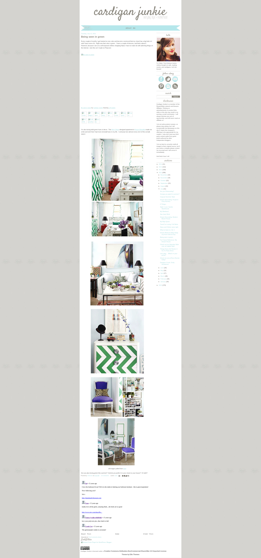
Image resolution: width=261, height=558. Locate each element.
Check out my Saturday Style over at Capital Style (169, 245)
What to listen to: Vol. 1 (167, 230)
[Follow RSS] (175, 89)
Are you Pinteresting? (167, 191)
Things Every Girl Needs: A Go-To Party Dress (168, 249)
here (124, 468)
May (162, 270)
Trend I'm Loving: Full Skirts (169, 224)
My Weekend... (165, 211)
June (162, 268)
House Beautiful (140, 129)
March (162, 276)
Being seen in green (166, 237)
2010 (160, 285)
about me (130, 28)
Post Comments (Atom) (95, 537)
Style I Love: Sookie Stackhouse (166, 207)
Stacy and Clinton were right (169, 227)
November (164, 178)
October (163, 180)
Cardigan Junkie (98, 108)
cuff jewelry (112, 108)
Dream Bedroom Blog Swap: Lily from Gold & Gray (169, 233)
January (163, 281)
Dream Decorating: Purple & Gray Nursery (169, 200)
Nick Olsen (115, 129)
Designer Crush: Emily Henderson (167, 263)
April (162, 273)
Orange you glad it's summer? (170, 194)
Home (117, 534)
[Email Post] (119, 475)
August (162, 186)
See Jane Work (165, 214)
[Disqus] (117, 505)
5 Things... (163, 204)
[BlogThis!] (125, 476)
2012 (160, 169)
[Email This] (123, 476)
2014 (160, 164)
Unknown (90, 475)
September (164, 183)
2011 (160, 172)
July (161, 189)
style (116, 475)
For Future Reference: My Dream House (168, 240)
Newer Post (86, 534)
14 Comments (105, 475)
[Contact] (175, 82)
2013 (160, 167)
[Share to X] (127, 476)
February (163, 279)
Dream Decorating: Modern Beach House (169, 218)
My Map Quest (165, 221)
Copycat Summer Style (167, 197)
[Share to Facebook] (129, 476)
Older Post (148, 534)
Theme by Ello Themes (130, 554)
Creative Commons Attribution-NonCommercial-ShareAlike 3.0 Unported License (135, 551)
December (164, 175)
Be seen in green (86, 108)
